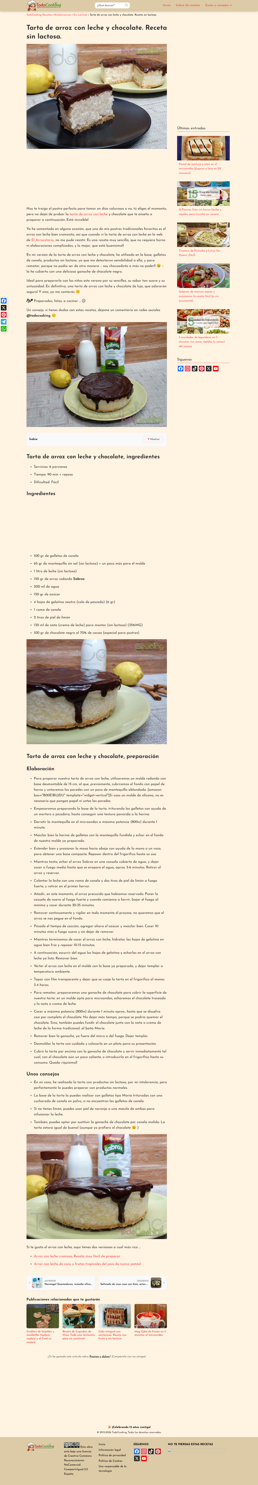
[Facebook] (3, 300)
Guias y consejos (217, 5)
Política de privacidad (112, 1455)
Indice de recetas (188, 5)
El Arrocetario (42, 240)
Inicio (167, 5)
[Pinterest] (3, 314)
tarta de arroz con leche (89, 214)
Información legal (110, 1450)
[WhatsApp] (3, 328)
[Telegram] (3, 321)
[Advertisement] (97, 177)
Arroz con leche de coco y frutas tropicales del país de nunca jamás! (87, 1264)
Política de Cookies (111, 1461)
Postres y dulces (100, 1356)
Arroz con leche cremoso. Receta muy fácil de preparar (77, 1256)
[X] (3, 307)
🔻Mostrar (153, 439)
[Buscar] (126, 5)
